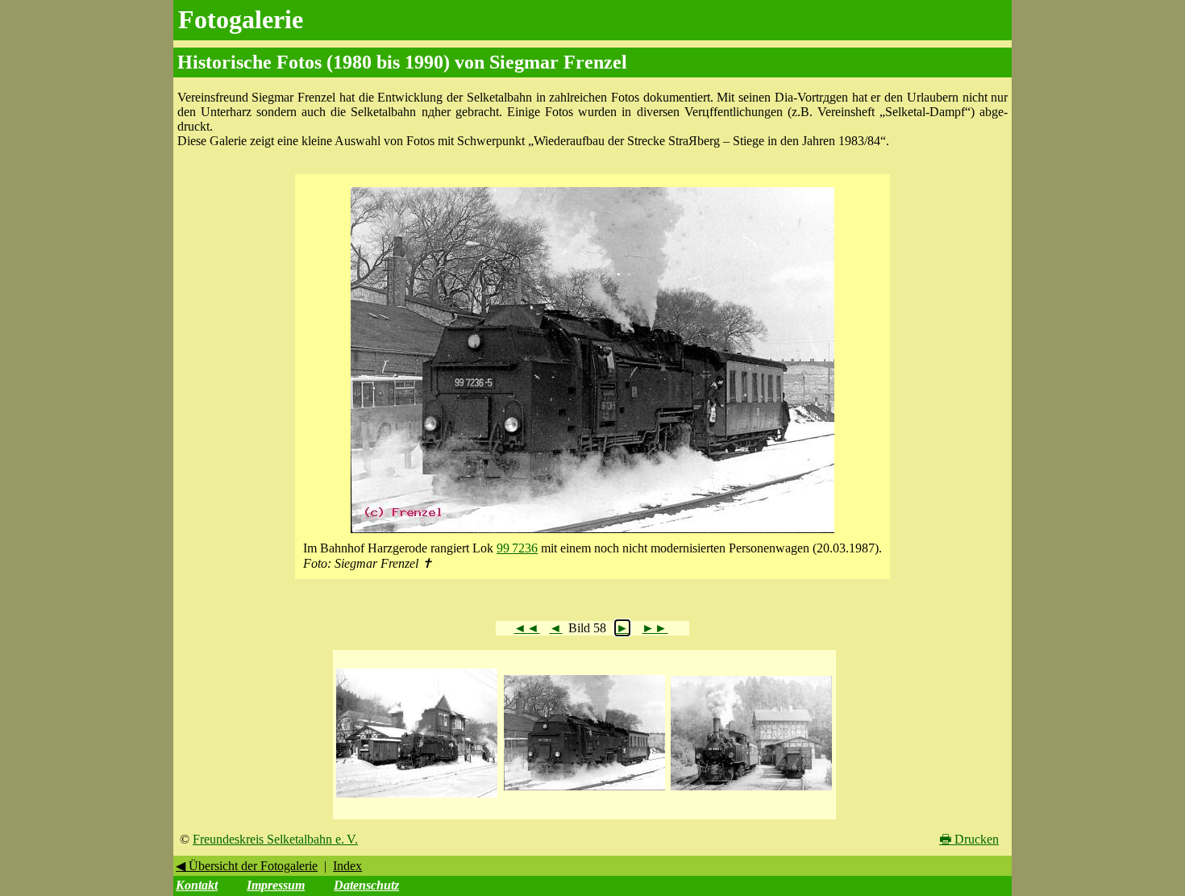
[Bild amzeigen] (416, 798)
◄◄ (526, 628)
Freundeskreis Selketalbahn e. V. (275, 839)
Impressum (276, 885)
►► (654, 628)
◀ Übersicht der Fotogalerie (247, 866)
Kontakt (197, 885)
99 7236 (517, 548)
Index (347, 866)
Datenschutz (366, 885)
